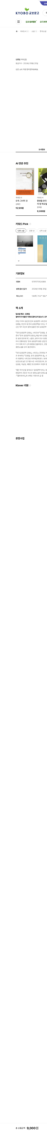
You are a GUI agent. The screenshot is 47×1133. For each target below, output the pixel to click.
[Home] (17, 31)
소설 (33, 31)
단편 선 (31, 231)
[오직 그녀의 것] (25, 189)
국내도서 (23, 31)
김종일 (18, 59)
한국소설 (43, 31)
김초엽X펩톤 (31, 22)
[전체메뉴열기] (18, 22)
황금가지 (19, 63)
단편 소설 (21, 231)
